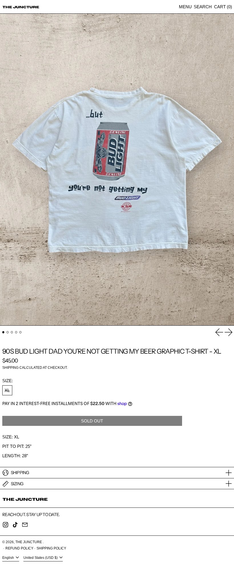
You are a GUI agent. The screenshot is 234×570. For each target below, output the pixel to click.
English (8, 558)
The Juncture (29, 542)
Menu (185, 6)
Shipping (10, 368)
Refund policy (19, 548)
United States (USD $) (40, 558)
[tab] (3, 332)
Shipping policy (51, 548)
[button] (203, 6)
